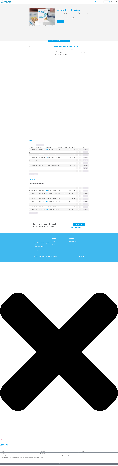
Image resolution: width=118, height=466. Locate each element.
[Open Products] (42, 1)
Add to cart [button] (85, 149)
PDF (47, 149)
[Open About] (56, 1)
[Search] (1, 439)
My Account (53, 244)
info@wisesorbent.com (37, 250)
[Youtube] (83, 256)
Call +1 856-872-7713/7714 (78, 227)
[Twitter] (79, 256)
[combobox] (59, 265)
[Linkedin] (81, 256)
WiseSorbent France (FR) (73, 239)
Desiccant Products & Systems (57, 239)
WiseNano (53, 241)
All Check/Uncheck (33, 183)
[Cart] (114, 1)
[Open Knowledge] (66, 1)
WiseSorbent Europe (72, 241)
